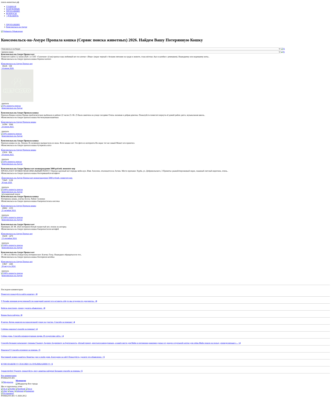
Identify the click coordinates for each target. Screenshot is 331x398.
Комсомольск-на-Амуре (12, 108)
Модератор (21, 381)
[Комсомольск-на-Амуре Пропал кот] (2, 61)
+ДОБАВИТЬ (12, 16)
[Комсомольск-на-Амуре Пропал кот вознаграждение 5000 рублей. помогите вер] (2, 175)
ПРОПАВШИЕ (13, 11)
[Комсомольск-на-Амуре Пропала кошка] (2, 120)
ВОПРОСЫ (11, 13)
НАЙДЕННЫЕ (13, 9)
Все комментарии (9, 375)
